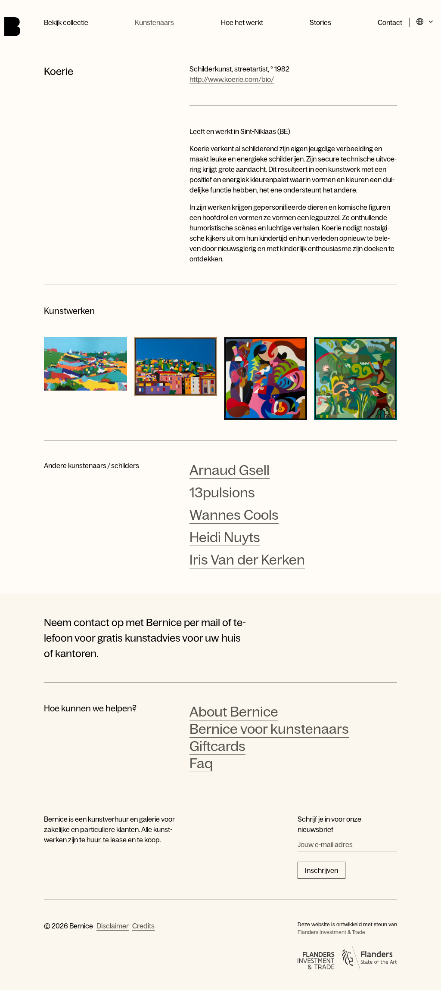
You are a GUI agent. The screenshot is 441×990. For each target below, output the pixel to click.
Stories (320, 22)
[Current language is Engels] (425, 22)
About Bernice (233, 712)
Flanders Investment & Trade (331, 932)
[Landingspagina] (12, 26)
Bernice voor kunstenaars (269, 729)
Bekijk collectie (66, 22)
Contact (390, 22)
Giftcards (217, 746)
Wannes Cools (234, 515)
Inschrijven (321, 870)
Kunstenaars (154, 22)
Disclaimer (112, 926)
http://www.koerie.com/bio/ (231, 79)
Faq (201, 763)
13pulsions (222, 492)
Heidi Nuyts (224, 537)
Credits (143, 926)
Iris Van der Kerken (247, 560)
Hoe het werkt (242, 22)
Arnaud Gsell (229, 470)
